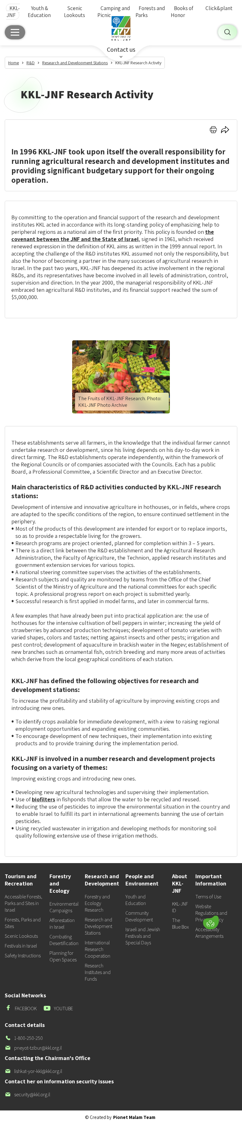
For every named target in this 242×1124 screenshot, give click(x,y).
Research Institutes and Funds (98, 972)
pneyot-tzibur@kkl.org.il (33, 1048)
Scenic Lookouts (74, 12)
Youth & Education (39, 12)
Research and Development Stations (98, 926)
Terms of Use (208, 896)
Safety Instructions (23, 955)
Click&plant (219, 8)
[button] (177, 904)
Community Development (139, 916)
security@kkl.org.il (27, 1094)
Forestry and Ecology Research (97, 903)
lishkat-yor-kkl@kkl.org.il (33, 1071)
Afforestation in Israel (62, 923)
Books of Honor (182, 12)
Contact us (121, 49)
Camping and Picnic (113, 12)
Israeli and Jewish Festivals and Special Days (142, 936)
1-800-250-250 (24, 1038)
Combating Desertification (63, 940)
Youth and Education (135, 900)
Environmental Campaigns (63, 907)
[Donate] (211, 922)
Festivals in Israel (21, 945)
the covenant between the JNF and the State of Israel (112, 235)
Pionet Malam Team (134, 1117)
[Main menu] (15, 32)
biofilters (43, 799)
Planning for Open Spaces (63, 956)
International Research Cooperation (97, 949)
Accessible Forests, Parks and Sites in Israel (23, 903)
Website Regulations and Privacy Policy (211, 913)
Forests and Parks (150, 12)
